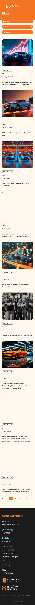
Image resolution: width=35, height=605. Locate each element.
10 (28, 498)
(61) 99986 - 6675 (8, 533)
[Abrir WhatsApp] (30, 600)
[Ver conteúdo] (17, 62)
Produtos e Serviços (10, 557)
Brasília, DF (6, 541)
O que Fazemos (8, 550)
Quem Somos (7, 546)
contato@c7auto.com (10, 524)
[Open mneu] (28, 6)
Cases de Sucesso (9, 553)
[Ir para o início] (13, 6)
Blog (3, 560)
